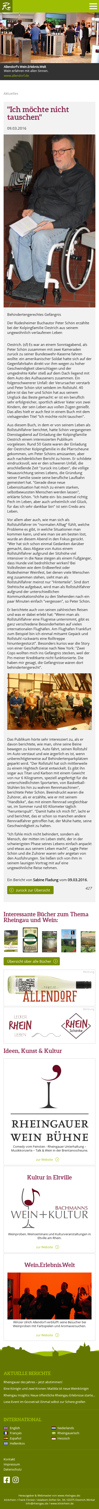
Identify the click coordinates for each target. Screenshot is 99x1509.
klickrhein (10, 1500)
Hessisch (63, 1438)
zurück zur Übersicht (33, 890)
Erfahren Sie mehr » (17, 80)
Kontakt (9, 1459)
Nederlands (65, 1428)
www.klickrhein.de (62, 1503)
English (15, 1428)
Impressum (12, 1464)
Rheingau (6, 6)
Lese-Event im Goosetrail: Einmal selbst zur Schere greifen (44, 1402)
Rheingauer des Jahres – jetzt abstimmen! (33, 1382)
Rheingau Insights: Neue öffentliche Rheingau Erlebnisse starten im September (49, 1395)
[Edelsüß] (30, 951)
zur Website (44, 1159)
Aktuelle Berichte (27, 1373)
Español (15, 1438)
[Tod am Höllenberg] (11, 951)
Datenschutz (13, 1469)
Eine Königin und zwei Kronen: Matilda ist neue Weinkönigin (46, 1388)
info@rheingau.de (37, 1503)
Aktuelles (11, 93)
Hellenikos (17, 1443)
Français (16, 1433)
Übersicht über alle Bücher (29, 961)
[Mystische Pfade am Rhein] (49, 951)
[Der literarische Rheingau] (88, 951)
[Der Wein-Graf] (68, 951)
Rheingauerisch (68, 1433)
